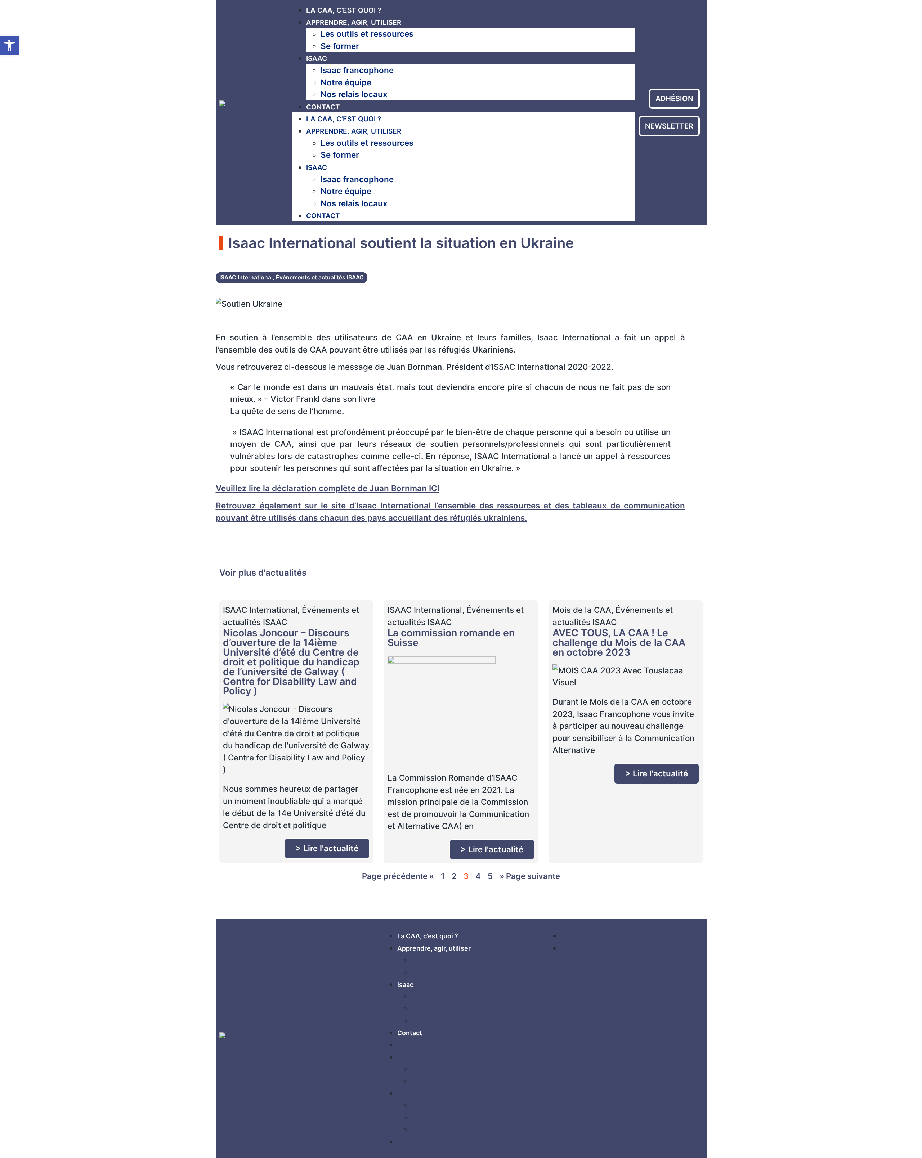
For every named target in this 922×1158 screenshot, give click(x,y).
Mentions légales (587, 936)
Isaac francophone (357, 70)
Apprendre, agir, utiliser (353, 22)
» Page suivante (530, 876)
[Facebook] (558, 970)
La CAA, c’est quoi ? (343, 10)
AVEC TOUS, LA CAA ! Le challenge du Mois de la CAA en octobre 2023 (618, 642)
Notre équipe (346, 82)
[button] (9, 45)
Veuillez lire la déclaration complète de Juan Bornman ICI (327, 488)
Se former (340, 46)
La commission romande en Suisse (451, 637)
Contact (323, 107)
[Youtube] (580, 970)
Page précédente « (398, 876)
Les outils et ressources (367, 34)
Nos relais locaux (354, 94)
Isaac (316, 58)
